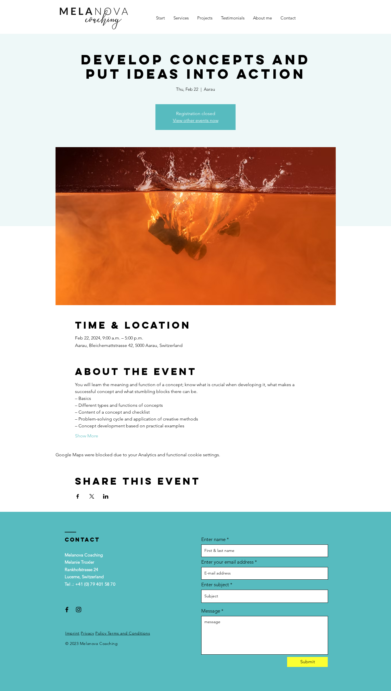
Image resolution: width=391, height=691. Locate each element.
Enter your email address (227, 562)
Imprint (72, 633)
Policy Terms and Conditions (122, 633)
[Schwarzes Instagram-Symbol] (78, 609)
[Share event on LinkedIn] (105, 496)
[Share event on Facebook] (77, 496)
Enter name (213, 539)
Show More (86, 436)
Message (210, 611)
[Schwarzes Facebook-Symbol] (66, 609)
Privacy (87, 633)
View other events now (195, 120)
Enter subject (215, 584)
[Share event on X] (91, 496)
